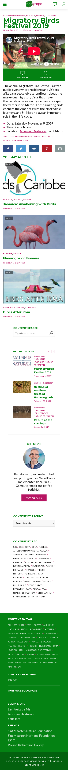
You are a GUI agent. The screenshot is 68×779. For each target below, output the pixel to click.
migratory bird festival (16, 140)
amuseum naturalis (21, 136)
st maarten (19, 596)
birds (37, 136)
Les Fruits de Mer (20, 709)
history (17, 573)
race (39, 585)
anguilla (42, 550)
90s (20, 547)
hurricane (30, 573)
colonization (33, 562)
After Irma (9, 307)
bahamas (41, 554)
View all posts (34, 498)
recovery (18, 589)
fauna (49, 566)
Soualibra (14, 719)
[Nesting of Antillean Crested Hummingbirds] (22, 387)
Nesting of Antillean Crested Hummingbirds (43, 392)
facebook (38, 566)
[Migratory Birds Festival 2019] (22, 361)
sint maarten (45, 593)
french (41, 570)
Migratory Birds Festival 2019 (44, 370)
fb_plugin (18, 570)
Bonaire (7, 253)
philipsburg (19, 585)
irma (40, 573)
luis (27, 577)
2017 (27, 547)
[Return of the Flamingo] (22, 412)
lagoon (17, 577)
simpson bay (28, 593)
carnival (18, 562)
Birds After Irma (16, 312)
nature (37, 581)
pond (31, 585)
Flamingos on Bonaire (21, 258)
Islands (12, 680)
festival (46, 136)
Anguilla (39, 383)
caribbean (43, 558)
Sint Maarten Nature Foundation (30, 731)
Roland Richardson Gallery (26, 745)
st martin (33, 596)
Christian (27, 30)
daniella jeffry (21, 566)
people (47, 581)
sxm (43, 596)
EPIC (11, 740)
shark (16, 593)
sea (44, 589)
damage (47, 562)
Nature (40, 15)
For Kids (30, 15)
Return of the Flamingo (43, 421)
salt (28, 589)
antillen (29, 554)
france (31, 570)
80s (15, 547)
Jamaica (17, 199)
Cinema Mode (45, 77)
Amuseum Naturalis (14, 15)
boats (32, 558)
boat (24, 558)
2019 (5, 136)
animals (17, 554)
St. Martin (51, 15)
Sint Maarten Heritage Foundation (31, 735)
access (43, 547)
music (27, 581)
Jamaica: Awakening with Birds (29, 204)
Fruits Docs (41, 413)
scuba (36, 589)
